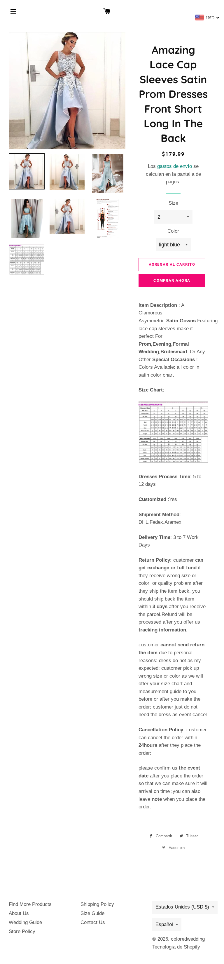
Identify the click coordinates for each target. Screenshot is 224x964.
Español (164, 924)
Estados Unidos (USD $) (182, 907)
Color (173, 231)
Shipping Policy (97, 904)
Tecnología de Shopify (176, 947)
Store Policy (22, 931)
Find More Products (30, 904)
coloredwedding (188, 939)
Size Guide (92, 913)
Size (173, 203)
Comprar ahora (171, 280)
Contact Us (92, 922)
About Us (19, 913)
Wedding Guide (25, 922)
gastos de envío (174, 166)
